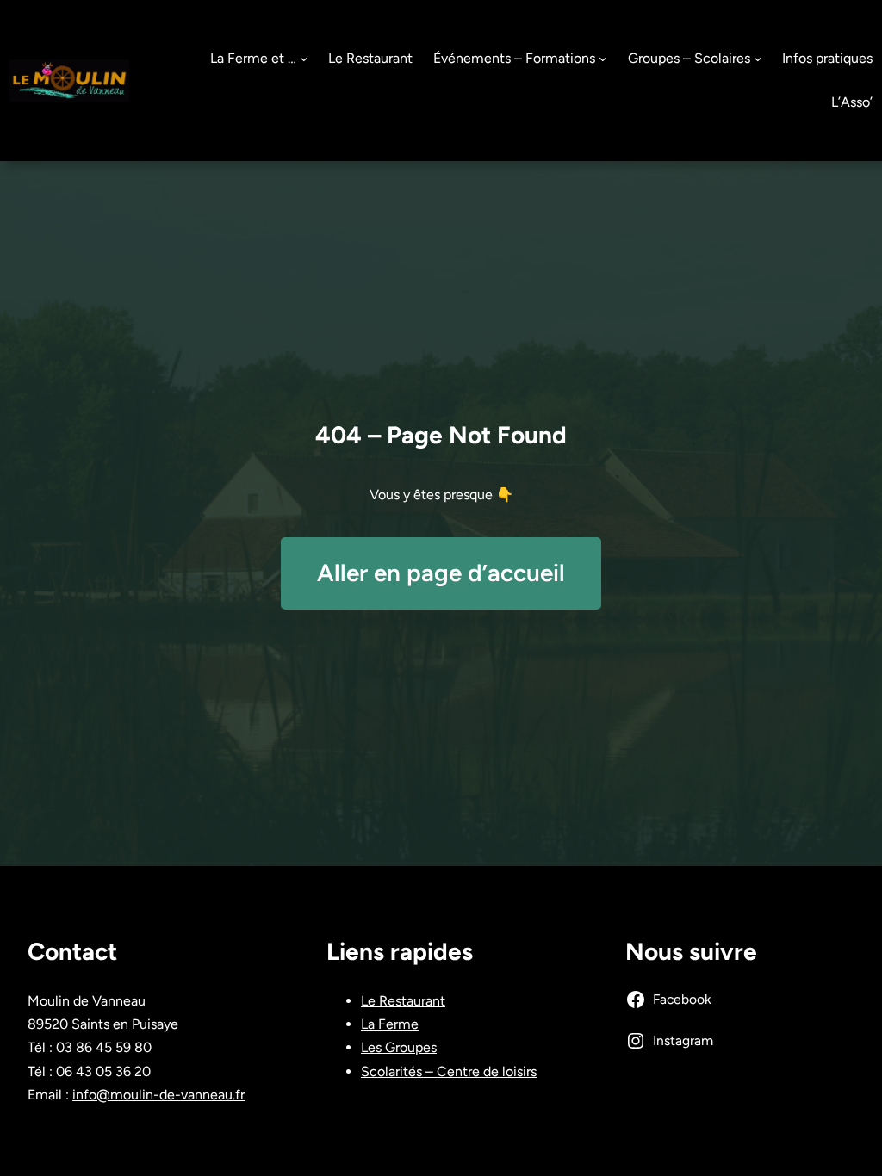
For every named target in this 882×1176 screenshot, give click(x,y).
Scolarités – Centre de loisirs (449, 1071)
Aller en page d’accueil (441, 572)
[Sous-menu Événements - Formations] (603, 58)
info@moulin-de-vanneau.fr (158, 1094)
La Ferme (390, 1024)
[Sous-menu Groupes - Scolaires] (758, 58)
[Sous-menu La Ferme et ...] (304, 58)
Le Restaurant (403, 1001)
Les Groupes (399, 1047)
